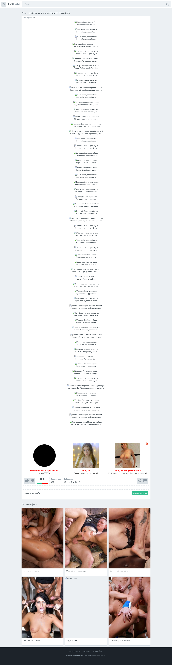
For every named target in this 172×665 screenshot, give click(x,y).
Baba (14, 4)
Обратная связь (74, 651)
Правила (86, 651)
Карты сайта (97, 651)
